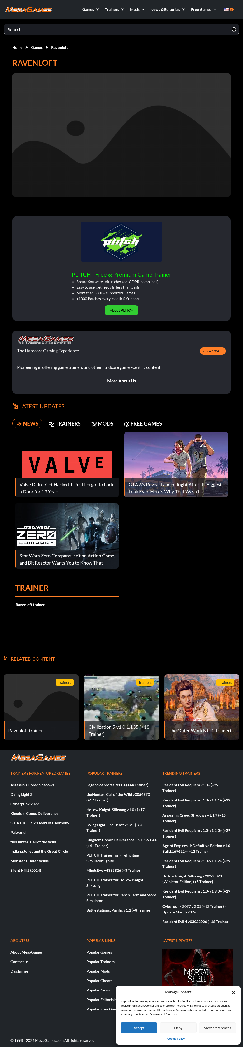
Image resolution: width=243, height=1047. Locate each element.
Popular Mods (98, 971)
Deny (178, 1028)
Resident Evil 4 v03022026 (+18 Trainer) (196, 921)
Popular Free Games (103, 1009)
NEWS (30, 423)
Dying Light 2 (21, 794)
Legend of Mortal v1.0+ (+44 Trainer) (117, 785)
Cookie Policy (176, 1038)
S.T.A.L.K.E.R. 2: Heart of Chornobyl (40, 822)
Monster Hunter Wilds (29, 860)
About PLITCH (122, 310)
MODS (105, 423)
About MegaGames (26, 952)
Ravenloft (59, 47)
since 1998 (211, 351)
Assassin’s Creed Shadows (32, 785)
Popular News (98, 990)
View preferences (217, 1028)
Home (17, 47)
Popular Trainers (100, 961)
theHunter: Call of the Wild (33, 841)
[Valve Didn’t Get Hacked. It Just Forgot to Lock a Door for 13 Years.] (67, 464)
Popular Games (99, 952)
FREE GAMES (146, 423)
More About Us (121, 380)
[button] (233, 992)
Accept (139, 1028)
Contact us (19, 961)
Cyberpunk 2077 (24, 803)
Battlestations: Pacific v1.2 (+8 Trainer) (119, 910)
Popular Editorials (101, 999)
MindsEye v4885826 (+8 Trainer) (114, 870)
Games (37, 47)
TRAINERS (68, 423)
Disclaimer (19, 971)
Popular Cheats (99, 980)
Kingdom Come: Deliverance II (36, 813)
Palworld (18, 832)
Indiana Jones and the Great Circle (39, 851)
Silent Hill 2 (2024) (25, 870)
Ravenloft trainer (30, 604)
